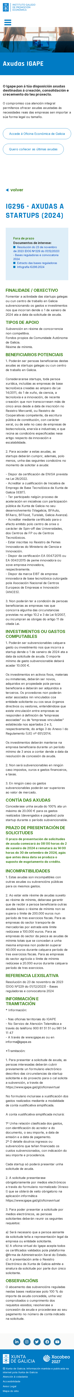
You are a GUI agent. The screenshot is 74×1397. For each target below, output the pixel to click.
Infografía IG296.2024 (30, 267)
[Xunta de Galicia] (19, 1358)
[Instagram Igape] (26, 1342)
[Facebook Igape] (47, 1342)
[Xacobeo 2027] (56, 1358)
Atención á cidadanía (15, 1376)
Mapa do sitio (11, 1391)
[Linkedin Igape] (16, 1342)
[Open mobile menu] (8, 22)
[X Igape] (37, 1342)
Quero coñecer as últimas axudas (33, 149)
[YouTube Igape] (57, 1342)
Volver (16, 189)
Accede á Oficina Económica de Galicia (37, 134)
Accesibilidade (11, 1381)
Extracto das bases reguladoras (37, 263)
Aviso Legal (9, 1386)
